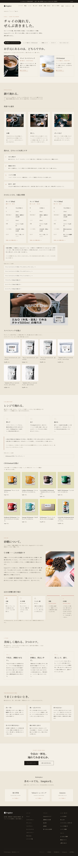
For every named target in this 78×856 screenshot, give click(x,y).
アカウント (68, 6)
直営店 (44, 826)
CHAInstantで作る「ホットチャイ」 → (15, 456)
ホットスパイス (30, 829)
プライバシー (42, 852)
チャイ (11, 11)
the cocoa (28, 836)
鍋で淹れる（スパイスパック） (12, 42)
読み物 (40, 5)
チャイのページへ (31, 763)
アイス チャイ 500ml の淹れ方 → (13, 280)
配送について (63, 840)
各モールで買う (56, 5)
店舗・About (47, 5)
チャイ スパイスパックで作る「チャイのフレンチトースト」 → (20, 267)
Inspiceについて (47, 816)
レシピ (29, 5)
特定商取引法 (56, 852)
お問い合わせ (63, 843)
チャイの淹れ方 (64, 826)
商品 (25, 5)
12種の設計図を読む (46, 763)
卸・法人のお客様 (47, 829)
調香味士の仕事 (47, 819)
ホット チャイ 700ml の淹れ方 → (13, 284)
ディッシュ (29, 823)
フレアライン (29, 826)
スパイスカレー (30, 819)
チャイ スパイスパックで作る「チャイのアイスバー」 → (18, 271)
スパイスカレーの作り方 (66, 823)
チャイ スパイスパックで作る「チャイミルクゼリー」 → (18, 275)
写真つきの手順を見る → (12, 240)
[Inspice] (8, 6)
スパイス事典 (63, 829)
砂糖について (45, 42)
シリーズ (20, 5)
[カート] (73, 6)
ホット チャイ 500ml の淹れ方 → (13, 289)
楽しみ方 (35, 5)
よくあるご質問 (64, 836)
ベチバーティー (30, 832)
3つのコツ (53, 42)
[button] (39, 309)
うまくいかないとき (63, 42)
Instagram (64, 852)
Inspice (6, 11)
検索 (62, 6)
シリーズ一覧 (29, 839)
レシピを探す (63, 816)
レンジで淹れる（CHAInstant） (30, 42)
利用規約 (49, 852)
